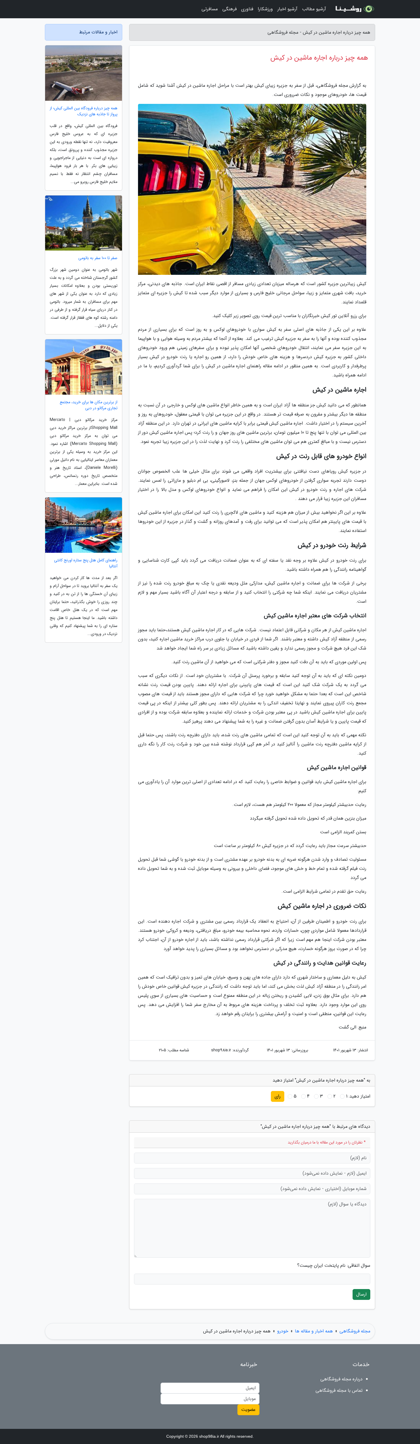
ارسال (361, 1294)
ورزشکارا (265, 9)
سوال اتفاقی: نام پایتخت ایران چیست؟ (333, 1265)
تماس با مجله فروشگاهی (339, 1390)
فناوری (247, 9)
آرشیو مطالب (314, 9)
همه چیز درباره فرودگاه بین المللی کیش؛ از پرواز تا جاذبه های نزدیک (83, 111)
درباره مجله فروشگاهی (341, 1379)
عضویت (248, 1409)
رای (278, 1096)
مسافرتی (209, 9)
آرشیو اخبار (287, 9)
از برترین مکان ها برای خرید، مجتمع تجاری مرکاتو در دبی (88, 405)
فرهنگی (229, 9)
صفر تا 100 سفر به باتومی (97, 258)
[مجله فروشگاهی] (354, 9)
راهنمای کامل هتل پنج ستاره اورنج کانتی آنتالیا (85, 563)
